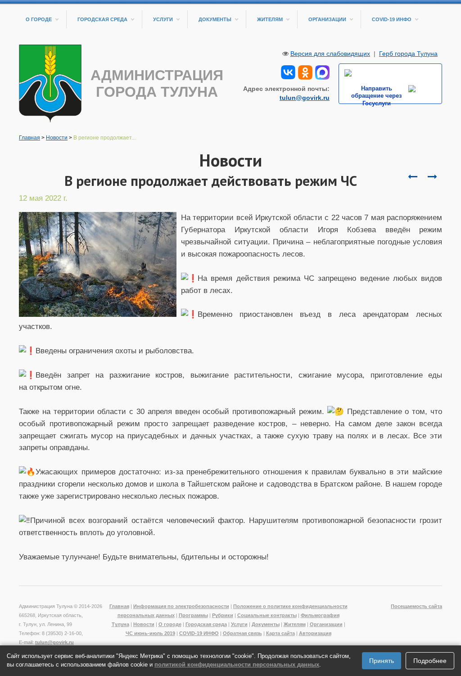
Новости (57, 138)
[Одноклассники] (305, 71)
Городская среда (102, 19)
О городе (39, 19)
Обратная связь (242, 633)
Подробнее (430, 660)
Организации (327, 19)
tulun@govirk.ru (305, 97)
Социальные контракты (267, 615)
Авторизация (315, 633)
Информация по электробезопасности (181, 606)
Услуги (163, 19)
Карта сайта (280, 633)
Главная (29, 138)
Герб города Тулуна (408, 53)
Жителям (270, 19)
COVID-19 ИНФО (391, 19)
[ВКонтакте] (288, 71)
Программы (193, 615)
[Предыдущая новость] (432, 177)
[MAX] (322, 71)
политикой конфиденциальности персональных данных (236, 664)
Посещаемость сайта (416, 606)
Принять (381, 660)
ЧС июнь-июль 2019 (150, 633)
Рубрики (222, 615)
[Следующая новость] (412, 177)
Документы (215, 19)
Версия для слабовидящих (330, 53)
